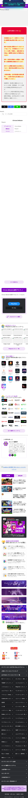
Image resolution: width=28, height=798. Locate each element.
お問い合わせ (12, 794)
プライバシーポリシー (8, 797)
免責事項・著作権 (19, 794)
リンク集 (22, 797)
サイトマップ (16, 797)
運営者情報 (7, 794)
